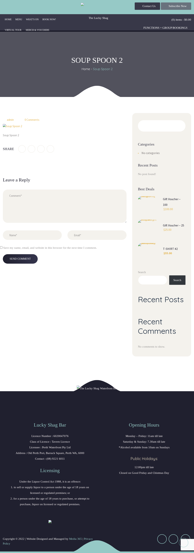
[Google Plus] (41, 149)
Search (142, 272)
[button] (147, 6)
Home (86, 69)
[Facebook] (22, 149)
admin (10, 120)
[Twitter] (31, 149)
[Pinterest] (50, 149)
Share (8, 149)
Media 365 (75, 538)
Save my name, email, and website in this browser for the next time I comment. (50, 247)
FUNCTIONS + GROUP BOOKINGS (165, 27)
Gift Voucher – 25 (173, 225)
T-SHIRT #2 (170, 249)
